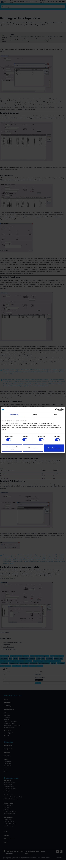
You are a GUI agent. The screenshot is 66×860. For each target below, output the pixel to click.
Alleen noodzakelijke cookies (12, 448)
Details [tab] (35, 414)
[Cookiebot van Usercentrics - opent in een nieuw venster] (56, 409)
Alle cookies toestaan (53, 448)
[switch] (24, 439)
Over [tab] (55, 414)
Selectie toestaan (33, 448)
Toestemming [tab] (14, 414)
